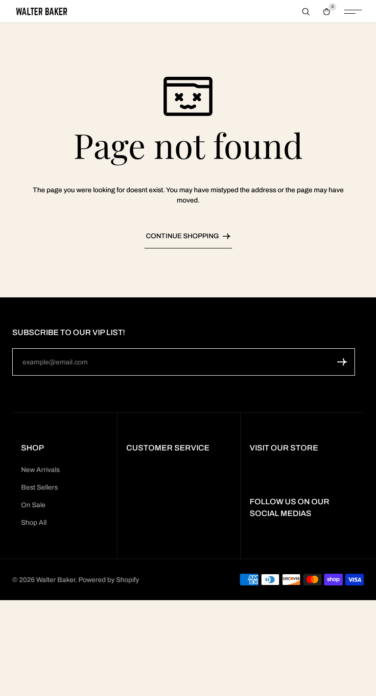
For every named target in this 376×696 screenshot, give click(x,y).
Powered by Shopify (108, 580)
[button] (342, 362)
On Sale (33, 505)
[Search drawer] (306, 12)
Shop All (34, 522)
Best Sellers (39, 487)
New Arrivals (40, 469)
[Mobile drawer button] (353, 12)
